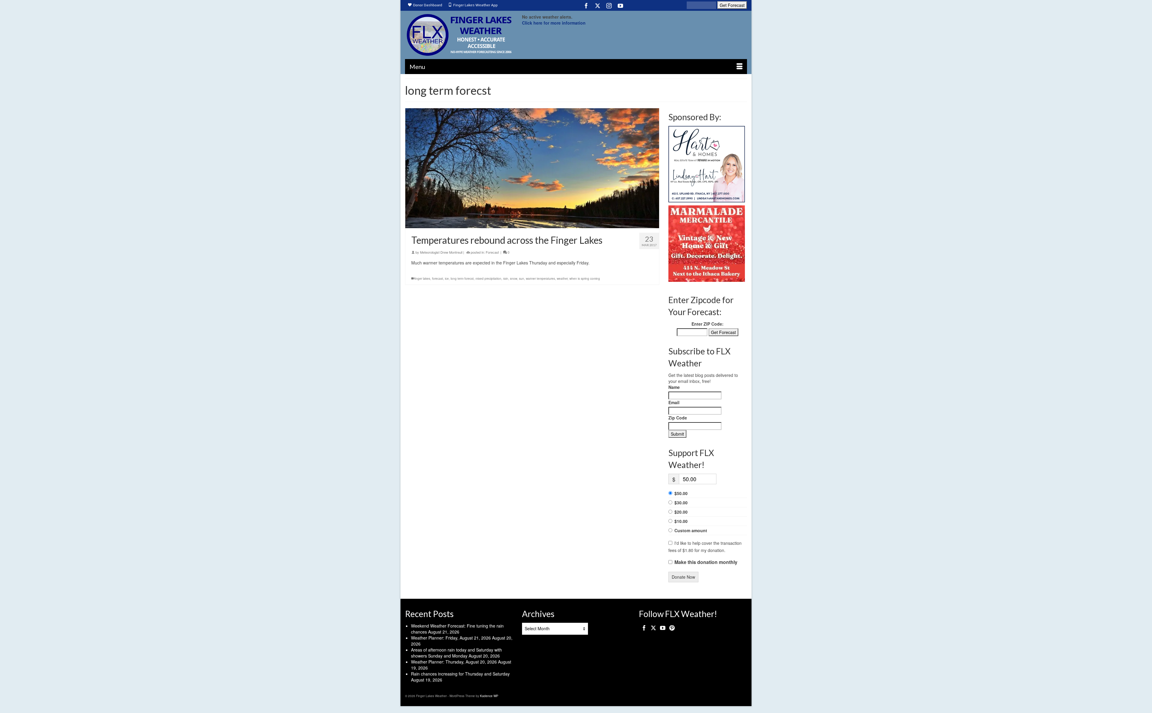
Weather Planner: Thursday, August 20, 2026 (454, 662)
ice (447, 278)
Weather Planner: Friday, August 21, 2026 (451, 638)
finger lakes (422, 278)
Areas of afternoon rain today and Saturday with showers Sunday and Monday (456, 653)
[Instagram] (609, 5)
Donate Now (683, 577)
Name (674, 387)
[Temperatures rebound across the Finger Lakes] (532, 168)
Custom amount (690, 530)
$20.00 (681, 512)
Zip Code (677, 418)
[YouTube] (620, 5)
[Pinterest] (672, 627)
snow (513, 278)
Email (674, 402)
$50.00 (681, 493)
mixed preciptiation (488, 278)
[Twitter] (597, 5)
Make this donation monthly (705, 562)
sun (521, 278)
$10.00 (681, 521)
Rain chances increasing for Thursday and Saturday (460, 674)
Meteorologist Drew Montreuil (441, 252)
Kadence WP (489, 696)
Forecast (492, 252)
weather (562, 278)
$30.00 (681, 503)
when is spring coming (584, 278)
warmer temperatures (540, 278)
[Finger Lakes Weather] (459, 35)
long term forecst (462, 278)
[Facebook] (586, 5)
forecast (437, 278)
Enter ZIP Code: (708, 324)
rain (505, 278)
